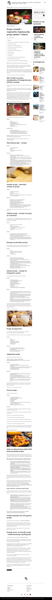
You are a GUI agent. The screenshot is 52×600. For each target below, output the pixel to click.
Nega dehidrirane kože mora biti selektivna (41, 79)
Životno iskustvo (37, 2)
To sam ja (42, 89)
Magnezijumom (13, 506)
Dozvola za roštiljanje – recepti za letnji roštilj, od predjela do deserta (39, 54)
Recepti (17, 3)
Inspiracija (31, 2)
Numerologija (25, 2)
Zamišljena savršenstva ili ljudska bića (41, 118)
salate (23, 426)
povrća (25, 426)
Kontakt (8, 588)
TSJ (9, 37)
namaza (28, 426)
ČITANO (24, 3)
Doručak (13, 26)
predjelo (8, 210)
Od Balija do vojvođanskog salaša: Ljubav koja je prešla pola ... (42, 69)
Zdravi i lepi (14, 2)
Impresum (9, 587)
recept (23, 93)
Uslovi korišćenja (10, 589)
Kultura (13, 3)
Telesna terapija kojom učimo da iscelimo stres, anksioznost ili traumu (42, 95)
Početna (8, 7)
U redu (48, 598)
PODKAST (21, 3)
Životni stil (19, 2)
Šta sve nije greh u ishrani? (41, 87)
